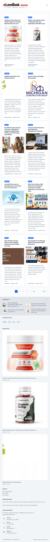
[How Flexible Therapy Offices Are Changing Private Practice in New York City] (13, 256)
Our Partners (5, 495)
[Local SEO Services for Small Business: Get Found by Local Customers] (13, 198)
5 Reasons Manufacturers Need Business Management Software (36, 129)
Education (30, 237)
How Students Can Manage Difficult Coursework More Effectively (36, 242)
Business (7, 73)
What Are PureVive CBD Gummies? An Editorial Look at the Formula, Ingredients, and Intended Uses (36, 187)
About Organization (7, 491)
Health (6, 17)
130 (34, 291)
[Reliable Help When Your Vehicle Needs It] (13, 88)
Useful (18, 321)
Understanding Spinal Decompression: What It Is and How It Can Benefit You (15, 304)
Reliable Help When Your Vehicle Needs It (11, 482)
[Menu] (47, 5)
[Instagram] (6, 317)
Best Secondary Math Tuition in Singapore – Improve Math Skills (38, 304)
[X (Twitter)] (4, 317)
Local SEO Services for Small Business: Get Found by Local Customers (12, 185)
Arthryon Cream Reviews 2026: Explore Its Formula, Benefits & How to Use (12, 21)
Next (44, 291)
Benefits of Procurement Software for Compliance (16, 310)
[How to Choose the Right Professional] (37, 88)
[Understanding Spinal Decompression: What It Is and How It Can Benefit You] (4, 305)
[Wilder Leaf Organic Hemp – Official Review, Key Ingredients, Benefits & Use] (37, 34)
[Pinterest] (8, 317)
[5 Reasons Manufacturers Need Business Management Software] (37, 141)
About (13, 321)
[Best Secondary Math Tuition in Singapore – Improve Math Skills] (28, 305)
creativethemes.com (12, 533)
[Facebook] (2, 317)
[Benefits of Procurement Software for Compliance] (4, 311)
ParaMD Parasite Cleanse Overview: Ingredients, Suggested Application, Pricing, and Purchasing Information (12, 131)
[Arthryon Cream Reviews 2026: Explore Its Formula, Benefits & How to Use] (13, 34)
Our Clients (5, 493)
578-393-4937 (10, 524)
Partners (4, 321)
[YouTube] (10, 317)
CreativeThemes (15, 539)
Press (9, 321)
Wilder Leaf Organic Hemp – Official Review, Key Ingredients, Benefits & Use (36, 21)
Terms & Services (37, 539)
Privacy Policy (44, 539)
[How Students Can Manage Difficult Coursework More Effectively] (37, 254)
